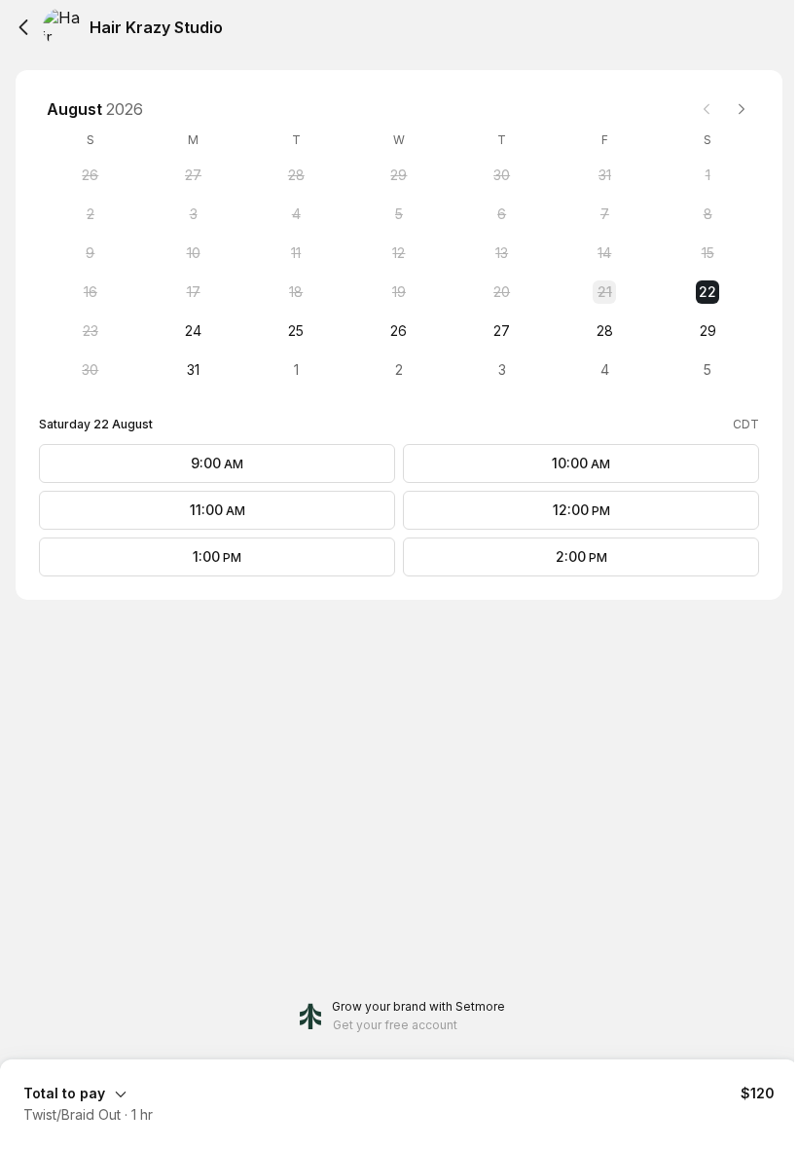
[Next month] (741, 109)
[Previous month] (706, 109)
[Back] (23, 27)
